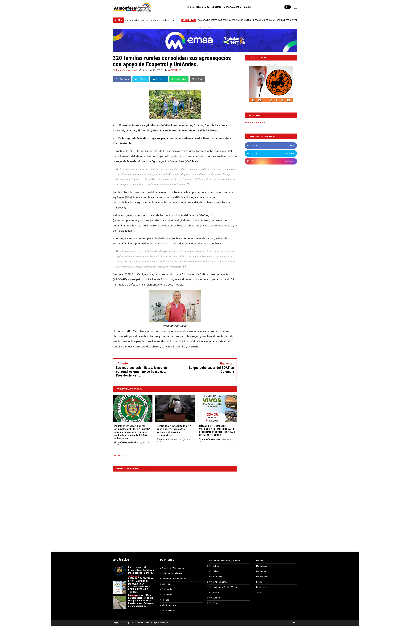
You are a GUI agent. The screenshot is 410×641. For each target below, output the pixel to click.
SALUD (247, 7)
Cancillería (167, 584)
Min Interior (214, 592)
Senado (259, 592)
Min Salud (213, 603)
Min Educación (216, 577)
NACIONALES (202, 7)
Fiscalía (165, 600)
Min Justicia (214, 598)
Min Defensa (215, 571)
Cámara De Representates (174, 579)
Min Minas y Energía (218, 582)
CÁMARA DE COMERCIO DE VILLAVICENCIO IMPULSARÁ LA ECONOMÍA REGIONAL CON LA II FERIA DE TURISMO (214, 20)
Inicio (294, 623)
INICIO (190, 7)
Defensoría (167, 594)
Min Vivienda (262, 577)
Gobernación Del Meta (172, 573)
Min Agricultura (169, 605)
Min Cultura (214, 566)
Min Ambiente (168, 610)
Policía (259, 582)
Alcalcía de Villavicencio (173, 568)
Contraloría (167, 589)
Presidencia (261, 587)
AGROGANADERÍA (233, 7)
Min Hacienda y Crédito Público (223, 587)
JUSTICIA (216, 7)
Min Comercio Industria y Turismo (224, 561)
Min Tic (259, 561)
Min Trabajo (261, 566)
